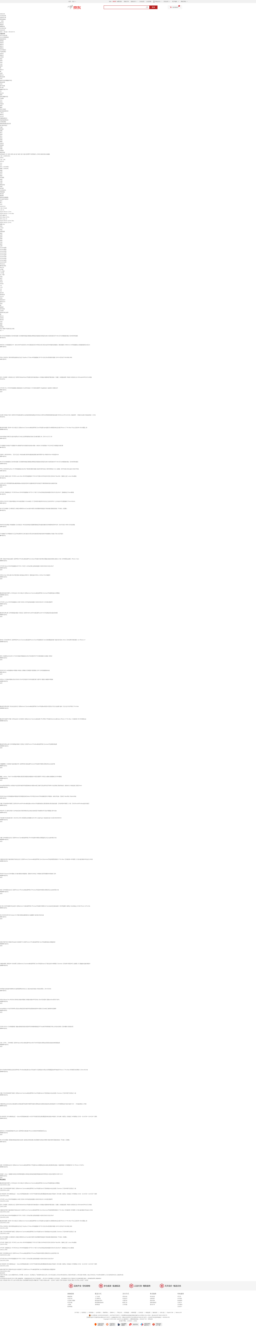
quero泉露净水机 (13, 1275)
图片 (38, 1280)
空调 (61, 1280)
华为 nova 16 (3, 219)
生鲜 (14, 1280)
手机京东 (157, 1)
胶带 (1, 105)
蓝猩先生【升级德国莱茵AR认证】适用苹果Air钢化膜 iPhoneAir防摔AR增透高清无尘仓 (23, 1131)
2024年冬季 (3, 253)
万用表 (2, 57)
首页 (1, 32)
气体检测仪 (3, 51)
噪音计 (2, 46)
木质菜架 (5, 1280)
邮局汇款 (124, 1302)
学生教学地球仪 (4, 199)
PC (1, 91)
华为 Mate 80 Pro (4, 217)
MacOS (2, 267)
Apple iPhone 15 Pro (5, 222)
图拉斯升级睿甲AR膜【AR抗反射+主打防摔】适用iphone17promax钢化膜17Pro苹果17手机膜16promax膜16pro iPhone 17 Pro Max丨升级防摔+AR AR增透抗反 (43, 719)
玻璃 (1, 66)
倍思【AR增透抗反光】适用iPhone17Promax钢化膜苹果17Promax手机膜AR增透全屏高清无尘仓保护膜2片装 (29, 890)
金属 (1, 73)
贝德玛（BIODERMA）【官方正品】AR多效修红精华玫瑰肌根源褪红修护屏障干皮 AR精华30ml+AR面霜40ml (29, 454)
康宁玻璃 (2, 86)
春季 (1, 237)
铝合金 (2, 93)
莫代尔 (2, 75)
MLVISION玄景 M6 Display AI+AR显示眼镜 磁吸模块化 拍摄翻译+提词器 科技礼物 (22, 915)
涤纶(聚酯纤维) (4, 96)
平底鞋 (41, 1280)
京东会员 (142, 1)
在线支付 (124, 1298)
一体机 (2, 21)
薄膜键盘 (2, 192)
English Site (170, 1312)
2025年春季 (3, 255)
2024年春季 (3, 247)
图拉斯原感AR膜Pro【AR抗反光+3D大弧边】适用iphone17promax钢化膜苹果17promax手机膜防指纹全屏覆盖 (30, 593)
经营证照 (150, 1319)
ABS (1, 84)
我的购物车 (175, 7)
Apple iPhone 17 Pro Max (7, 213)
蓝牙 (1, 278)
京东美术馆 (3, 28)
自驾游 (2, 327)
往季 (1, 246)
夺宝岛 (179, 1296)
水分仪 (2, 116)
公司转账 (124, 1304)
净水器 (5, 32)
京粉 (1, 1280)
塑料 (1, 95)
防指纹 (2, 129)
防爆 (1, 140)
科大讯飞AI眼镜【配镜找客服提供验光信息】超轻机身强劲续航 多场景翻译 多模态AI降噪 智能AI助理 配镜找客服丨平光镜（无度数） (35, 1140)
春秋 (1, 233)
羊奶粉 (86, 1280)
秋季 (1, 238)
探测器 (2, 41)
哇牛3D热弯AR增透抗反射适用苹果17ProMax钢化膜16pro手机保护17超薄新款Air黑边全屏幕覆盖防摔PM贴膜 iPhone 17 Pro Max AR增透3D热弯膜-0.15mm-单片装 (44, 1069)
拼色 (1, 226)
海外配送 (97, 1304)
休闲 (1, 323)
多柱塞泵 (2, 309)
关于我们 (76, 1312)
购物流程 (70, 1296)
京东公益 (162, 1312)
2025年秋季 (3, 258)
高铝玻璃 (2, 82)
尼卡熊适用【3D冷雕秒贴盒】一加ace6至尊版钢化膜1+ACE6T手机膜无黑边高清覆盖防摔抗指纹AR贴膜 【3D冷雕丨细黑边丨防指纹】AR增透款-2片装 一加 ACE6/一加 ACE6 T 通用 (48, 1116)
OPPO (1, 157)
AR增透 (2, 177)
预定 (73, 1280)
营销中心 (112, 1312)
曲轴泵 (2, 307)
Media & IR (179, 1312)
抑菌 (1, 148)
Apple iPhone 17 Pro (5, 211)
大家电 (69, 1304)
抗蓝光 (2, 143)
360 (1, 165)
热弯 (1, 172)
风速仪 (2, 42)
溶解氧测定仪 (3, 118)
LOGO (1, 228)
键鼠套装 (2, 184)
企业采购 (148, 1)
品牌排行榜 (3, 17)
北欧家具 (65, 1280)
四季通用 (2, 231)
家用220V (2, 301)
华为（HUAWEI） (5, 166)
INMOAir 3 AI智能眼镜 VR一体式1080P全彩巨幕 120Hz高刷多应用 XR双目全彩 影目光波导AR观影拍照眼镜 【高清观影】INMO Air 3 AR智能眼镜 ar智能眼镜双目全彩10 (45, 345)
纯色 (1, 229)
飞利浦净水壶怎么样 (41, 1275)
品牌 (48, 1280)
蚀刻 (1, 179)
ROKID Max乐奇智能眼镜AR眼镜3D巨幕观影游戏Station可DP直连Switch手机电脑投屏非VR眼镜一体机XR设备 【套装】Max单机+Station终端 (38, 796)
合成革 (2, 310)
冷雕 (1, 181)
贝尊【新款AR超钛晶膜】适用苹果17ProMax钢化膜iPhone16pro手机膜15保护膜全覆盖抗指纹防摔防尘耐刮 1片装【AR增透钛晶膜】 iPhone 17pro (39, 559)
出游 (1, 321)
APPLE (2, 161)
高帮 (1, 244)
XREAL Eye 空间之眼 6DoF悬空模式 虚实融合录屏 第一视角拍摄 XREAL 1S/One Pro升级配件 (25, 575)
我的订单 (126, 1)
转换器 (2, 104)
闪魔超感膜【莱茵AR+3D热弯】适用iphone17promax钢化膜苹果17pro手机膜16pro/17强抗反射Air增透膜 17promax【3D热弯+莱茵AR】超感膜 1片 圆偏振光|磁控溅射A (45, 963)
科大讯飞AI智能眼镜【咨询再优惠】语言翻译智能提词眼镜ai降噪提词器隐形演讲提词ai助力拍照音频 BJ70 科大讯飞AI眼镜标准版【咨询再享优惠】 (39, 336)
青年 (1, 201)
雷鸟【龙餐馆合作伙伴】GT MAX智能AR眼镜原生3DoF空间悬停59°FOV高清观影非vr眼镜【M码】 (26, 656)
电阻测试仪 (3, 39)
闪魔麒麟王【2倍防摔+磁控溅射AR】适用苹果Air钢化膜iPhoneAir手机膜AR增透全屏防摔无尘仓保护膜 (27, 764)
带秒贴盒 (2, 294)
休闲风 (2, 318)
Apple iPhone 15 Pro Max (7, 220)
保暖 (1, 131)
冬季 (1, 235)
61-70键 (2, 274)
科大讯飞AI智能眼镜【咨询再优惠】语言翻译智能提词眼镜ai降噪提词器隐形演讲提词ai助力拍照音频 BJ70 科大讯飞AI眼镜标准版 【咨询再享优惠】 (39, 461)
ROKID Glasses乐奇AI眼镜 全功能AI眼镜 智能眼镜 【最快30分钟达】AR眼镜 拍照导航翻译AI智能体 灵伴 (28, 873)
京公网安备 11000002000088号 (99, 1315)
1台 (1, 285)
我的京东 (133, 1)
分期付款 (124, 1300)
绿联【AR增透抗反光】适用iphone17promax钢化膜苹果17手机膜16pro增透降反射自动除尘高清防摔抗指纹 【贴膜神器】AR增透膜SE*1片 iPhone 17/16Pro (42, 1165)
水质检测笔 (3, 122)
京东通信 (180, 1304)
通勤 (1, 325)
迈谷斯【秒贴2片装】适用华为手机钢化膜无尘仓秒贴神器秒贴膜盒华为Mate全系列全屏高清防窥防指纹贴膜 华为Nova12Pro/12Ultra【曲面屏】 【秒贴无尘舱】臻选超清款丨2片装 (48, 415)
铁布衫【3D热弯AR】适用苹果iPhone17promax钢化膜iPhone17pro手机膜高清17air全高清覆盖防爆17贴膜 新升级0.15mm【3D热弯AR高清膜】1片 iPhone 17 (42, 640)
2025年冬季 (3, 256)
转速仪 (2, 53)
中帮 (1, 242)
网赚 (35, 1280)
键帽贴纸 (2, 26)
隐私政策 (155, 1312)
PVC (1, 100)
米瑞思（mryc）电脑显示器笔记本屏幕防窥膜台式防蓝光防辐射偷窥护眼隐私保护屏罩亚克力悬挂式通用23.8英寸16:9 (31, 1174)
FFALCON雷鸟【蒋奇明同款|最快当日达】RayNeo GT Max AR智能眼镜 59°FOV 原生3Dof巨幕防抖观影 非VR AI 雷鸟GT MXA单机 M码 (36, 357)
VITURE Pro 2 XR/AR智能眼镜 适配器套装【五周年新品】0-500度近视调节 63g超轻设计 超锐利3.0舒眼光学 (29, 388)
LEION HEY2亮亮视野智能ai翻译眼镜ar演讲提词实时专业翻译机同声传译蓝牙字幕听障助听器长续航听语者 (28, 483)
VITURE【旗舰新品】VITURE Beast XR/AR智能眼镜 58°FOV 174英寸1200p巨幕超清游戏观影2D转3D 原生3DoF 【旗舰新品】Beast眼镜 (37, 492)
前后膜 (2, 188)
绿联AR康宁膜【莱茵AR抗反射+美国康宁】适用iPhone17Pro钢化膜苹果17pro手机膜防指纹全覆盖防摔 (27, 942)
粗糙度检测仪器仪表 (5, 123)
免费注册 (119, 1)
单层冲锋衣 (3, 109)
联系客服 (70, 1306)
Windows (2, 264)
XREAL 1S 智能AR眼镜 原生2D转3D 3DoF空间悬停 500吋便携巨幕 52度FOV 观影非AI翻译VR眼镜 (26, 679)
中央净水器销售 (100, 1275)
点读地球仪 (3, 190)
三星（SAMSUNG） (5, 156)
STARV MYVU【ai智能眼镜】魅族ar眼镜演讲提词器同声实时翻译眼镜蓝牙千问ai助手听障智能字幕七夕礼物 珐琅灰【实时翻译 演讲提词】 (37, 1026)
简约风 (2, 319)
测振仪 (2, 55)
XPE (1, 78)
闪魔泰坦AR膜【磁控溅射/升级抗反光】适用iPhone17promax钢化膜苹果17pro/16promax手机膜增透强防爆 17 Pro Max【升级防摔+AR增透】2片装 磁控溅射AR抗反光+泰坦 (46, 859)
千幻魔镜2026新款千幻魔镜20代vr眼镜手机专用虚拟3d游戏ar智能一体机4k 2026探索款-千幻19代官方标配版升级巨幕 (31, 445)
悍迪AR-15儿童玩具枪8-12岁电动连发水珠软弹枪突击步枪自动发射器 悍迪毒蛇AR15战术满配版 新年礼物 (28, 810)
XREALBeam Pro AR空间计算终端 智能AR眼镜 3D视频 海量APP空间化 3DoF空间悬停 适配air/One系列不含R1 (30, 999)
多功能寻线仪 (3, 125)
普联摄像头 (3, 19)
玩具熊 (18, 1280)
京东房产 (82, 1280)
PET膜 (2, 87)
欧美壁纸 (31, 1280)
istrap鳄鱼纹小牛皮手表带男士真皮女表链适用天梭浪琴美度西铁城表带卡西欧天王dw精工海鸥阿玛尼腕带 (28, 1008)
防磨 (1, 147)
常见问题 (70, 1302)
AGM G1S (2, 206)
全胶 (1, 183)
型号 (11, 1280)
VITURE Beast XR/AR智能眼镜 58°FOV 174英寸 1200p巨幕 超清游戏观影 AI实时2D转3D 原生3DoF (27, 566)
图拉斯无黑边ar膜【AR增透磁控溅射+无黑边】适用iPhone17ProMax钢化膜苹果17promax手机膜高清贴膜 (28, 744)
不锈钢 (2, 98)
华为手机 (76, 1280)
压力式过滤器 (52, 1275)
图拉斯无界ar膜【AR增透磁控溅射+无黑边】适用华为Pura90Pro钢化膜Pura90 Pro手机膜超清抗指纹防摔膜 (29, 613)
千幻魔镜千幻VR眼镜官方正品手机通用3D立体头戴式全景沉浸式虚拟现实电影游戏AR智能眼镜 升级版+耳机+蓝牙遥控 (31, 533)
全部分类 (2, 14)
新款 (21, 1280)
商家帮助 (105, 1312)
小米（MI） (3, 159)
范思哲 (69, 1280)
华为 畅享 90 (3, 215)
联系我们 (84, 1312)
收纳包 (2, 23)
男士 (1, 202)
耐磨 (1, 141)
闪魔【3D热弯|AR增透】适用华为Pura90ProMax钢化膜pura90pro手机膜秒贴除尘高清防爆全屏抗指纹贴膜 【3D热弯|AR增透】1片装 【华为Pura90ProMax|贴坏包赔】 (45, 803)
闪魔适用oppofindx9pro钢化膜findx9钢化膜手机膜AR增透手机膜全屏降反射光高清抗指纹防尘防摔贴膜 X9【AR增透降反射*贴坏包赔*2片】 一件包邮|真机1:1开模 (43, 1104)
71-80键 (2, 271)
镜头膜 (2, 193)
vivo (1, 163)
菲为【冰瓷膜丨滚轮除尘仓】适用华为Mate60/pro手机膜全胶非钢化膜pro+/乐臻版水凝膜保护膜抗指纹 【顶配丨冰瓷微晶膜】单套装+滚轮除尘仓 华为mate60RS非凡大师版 (46, 377)
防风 (1, 138)
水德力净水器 (3, 1275)
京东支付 (129, 1321)
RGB (1, 282)
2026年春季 (3, 260)
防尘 (1, 132)
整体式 (2, 114)
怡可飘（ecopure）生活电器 (27, 1275)
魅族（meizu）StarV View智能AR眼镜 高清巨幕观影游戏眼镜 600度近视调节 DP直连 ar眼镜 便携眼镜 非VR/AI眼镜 (31, 776)
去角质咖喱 (25, 1280)
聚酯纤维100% (4, 89)
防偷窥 (2, 145)
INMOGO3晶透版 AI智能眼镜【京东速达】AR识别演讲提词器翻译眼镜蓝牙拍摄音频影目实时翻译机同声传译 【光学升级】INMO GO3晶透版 (37, 524)
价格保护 (152, 1298)
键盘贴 (2, 24)
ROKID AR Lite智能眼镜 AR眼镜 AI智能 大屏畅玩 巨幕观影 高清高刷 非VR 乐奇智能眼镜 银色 (25, 670)
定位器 (2, 292)
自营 (1, 391)
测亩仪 (2, 44)
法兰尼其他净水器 (111, 1275)
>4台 (1, 287)
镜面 (1, 175)
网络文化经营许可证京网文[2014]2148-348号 (134, 1317)
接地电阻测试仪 (4, 111)
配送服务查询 (98, 1300)
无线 (1, 276)
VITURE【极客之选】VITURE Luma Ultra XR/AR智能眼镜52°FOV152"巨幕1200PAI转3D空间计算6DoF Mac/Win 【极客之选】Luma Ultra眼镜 (38, 476)
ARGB (1, 283)
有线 (1, 280)
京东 (81, 8)
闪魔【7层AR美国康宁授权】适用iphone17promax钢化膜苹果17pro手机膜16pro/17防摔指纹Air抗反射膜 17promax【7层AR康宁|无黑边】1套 (38, 1093)
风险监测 (148, 1312)
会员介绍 (70, 1298)
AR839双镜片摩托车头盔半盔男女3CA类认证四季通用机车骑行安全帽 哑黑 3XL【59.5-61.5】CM (26, 436)
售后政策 (152, 1296)
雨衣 (9, 1280)
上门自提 (97, 1296)
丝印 (1, 174)
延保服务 (180, 1300)
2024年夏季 (3, 249)
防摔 (1, 134)
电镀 (1, 170)
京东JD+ (180, 1306)
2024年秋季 (3, 251)
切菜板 (45, 1280)
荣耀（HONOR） (4, 168)
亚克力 (2, 69)
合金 (1, 64)
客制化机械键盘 (4, 197)
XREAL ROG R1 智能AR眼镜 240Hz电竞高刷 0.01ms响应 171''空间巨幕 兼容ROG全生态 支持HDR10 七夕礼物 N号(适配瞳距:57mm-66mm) (37, 501)
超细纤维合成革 (4, 312)
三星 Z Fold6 (3, 208)
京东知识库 (3, 15)
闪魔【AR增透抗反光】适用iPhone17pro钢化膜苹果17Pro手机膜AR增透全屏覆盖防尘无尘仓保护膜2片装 (28, 837)
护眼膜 (2, 150)
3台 (1, 291)
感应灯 (58, 1280)
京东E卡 (180, 1302)
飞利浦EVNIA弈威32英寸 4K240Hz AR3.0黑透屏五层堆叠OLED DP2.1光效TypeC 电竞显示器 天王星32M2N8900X (31, 818)
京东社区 (140, 1312)
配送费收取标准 (99, 1302)
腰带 (1, 107)
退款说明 (152, 1300)
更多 (1, 59)
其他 (1, 62)
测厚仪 (2, 48)
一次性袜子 (53, 1280)
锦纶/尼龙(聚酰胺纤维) (6, 80)
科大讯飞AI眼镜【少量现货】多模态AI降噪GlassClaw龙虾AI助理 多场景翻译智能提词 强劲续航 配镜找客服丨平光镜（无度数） (34, 508)
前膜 (1, 186)
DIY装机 (180, 1298)
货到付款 (124, 1296)
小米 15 (2, 210)
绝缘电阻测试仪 (4, 120)
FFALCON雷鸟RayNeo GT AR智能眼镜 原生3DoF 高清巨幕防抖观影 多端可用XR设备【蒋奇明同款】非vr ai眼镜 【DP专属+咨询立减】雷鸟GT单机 (39, 469)
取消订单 (152, 1304)
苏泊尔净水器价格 (62, 1275)
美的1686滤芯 (72, 1275)
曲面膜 (2, 195)
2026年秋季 (3, 262)
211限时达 (98, 1298)
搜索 (153, 7)
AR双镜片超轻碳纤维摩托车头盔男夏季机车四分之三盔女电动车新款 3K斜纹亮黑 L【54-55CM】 (26, 989)
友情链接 (126, 1312)
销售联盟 (133, 1312)
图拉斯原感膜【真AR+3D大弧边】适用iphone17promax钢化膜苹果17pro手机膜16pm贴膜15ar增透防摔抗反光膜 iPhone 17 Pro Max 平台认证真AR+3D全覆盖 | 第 (43, 427)
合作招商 (98, 1312)
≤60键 (1, 269)
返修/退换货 (153, 1302)
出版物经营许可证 (116, 1317)
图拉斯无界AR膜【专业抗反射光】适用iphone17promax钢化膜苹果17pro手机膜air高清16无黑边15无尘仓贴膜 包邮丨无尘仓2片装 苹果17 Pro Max (39, 706)
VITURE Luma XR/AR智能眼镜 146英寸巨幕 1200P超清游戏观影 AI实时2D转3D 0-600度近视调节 (26, 602)
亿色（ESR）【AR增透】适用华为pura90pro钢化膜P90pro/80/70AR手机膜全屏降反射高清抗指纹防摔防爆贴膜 (30, 1042)
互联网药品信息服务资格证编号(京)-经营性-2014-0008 (135, 1315)
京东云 (135, 1321)
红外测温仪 (3, 50)
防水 (1, 136)
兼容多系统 (3, 265)
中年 (1, 204)
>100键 (2, 273)
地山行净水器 (91, 1275)
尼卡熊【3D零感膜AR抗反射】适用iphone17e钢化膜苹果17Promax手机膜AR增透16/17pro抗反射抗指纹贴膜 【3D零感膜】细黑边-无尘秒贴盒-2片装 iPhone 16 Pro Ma (45, 906)
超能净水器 (120, 1275)
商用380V (2, 300)
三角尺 (2, 113)
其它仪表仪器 (3, 35)
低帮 (1, 240)
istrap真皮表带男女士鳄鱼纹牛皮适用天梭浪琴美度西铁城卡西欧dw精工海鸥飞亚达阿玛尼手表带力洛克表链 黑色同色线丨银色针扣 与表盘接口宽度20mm (41, 785)
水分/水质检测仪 (4, 37)
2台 (1, 289)
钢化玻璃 (2, 77)
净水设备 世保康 (81, 1275)
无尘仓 (2, 296)
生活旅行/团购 (71, 1300)
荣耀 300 (2, 224)
